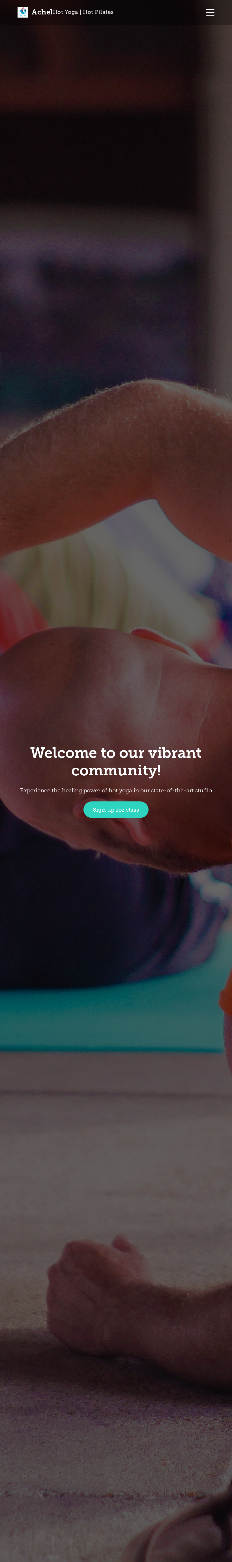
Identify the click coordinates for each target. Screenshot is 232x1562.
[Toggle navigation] (210, 12)
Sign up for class (116, 809)
